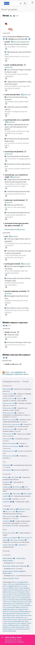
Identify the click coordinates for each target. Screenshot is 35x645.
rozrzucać (19, 439)
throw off (8, 429)
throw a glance (19, 623)
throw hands (7, 526)
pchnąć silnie (15, 95)
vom (13, 512)
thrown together (19, 571)
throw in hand (8, 611)
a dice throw (22, 545)
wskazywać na (19, 415)
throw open (9, 516)
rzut (6, 236)
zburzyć (5, 523)
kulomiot (16, 479)
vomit (4, 509)
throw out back (13, 604)
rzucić (7, 65)
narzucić (6, 401)
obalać (23, 521)
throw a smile (25, 619)
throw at (10, 446)
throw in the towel (17, 613)
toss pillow (6, 494)
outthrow (18, 607)
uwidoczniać (8, 415)
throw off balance (17, 592)
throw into (6, 566)
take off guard (17, 540)
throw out (8, 403)
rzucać (7, 42)
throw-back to (10, 619)
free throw (6, 482)
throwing (5, 499)
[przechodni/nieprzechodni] (21, 42)
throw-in (8, 606)
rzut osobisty (18, 482)
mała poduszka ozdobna (22, 496)
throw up (8, 413)
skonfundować (19, 200)
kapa (13, 291)
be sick (27, 509)
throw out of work (15, 615)
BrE (14, 487)
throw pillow (17, 494)
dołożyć (21, 394)
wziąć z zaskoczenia (21, 542)
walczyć (26, 526)
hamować (28, 465)
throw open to (16, 593)
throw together (22, 588)
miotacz (25, 477)
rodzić (21, 413)
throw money (7, 561)
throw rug (18, 487)
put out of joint (19, 598)
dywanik (5, 489)
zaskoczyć (9, 200)
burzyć (28, 521)
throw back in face (18, 596)
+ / (21, 576)
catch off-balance (11, 590)
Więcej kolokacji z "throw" (11, 578)
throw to (16, 354)
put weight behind (12, 586)
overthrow (6, 502)
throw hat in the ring (13, 627)
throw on (8, 398)
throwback (22, 594)
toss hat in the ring (18, 629)
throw (15, 322)
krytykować (25, 470)
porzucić (6, 458)
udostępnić (24, 516)
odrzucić (24, 456)
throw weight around (20, 609)
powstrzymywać (19, 465)
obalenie (19, 502)
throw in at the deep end (14, 621)
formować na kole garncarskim (16, 223)
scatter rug (6, 487)
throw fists (15, 526)
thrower (5, 477)
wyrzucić (22, 403)
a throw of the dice (9, 545)
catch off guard (10, 538)
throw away (6, 389)
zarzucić (8, 175)
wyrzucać (17, 389)
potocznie (17, 470)
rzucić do (11, 364)
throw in (8, 394)
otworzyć (7, 518)
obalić (18, 521)
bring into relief (19, 606)
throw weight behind (19, 584)
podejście (6, 547)
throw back (6, 465)
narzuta (8, 291)
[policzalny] (14, 236)
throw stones (7, 470)
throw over (11, 424)
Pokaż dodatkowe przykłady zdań (14, 229)
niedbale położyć (16, 65)
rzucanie (15, 499)
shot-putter (15, 477)
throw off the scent (12, 602)
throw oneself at (19, 617)
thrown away (7, 571)
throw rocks (21, 558)
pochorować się (17, 514)
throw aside (9, 456)
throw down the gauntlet (23, 600)
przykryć (14, 426)
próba (12, 547)
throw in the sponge (21, 611)
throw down (9, 443)
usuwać (7, 410)
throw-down (7, 598)
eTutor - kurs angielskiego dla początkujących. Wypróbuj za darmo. (16, 373)
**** (17, 16)
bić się (21, 526)
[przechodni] (8, 67)
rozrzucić (25, 439)
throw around (7, 439)
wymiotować (7, 514)
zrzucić (7, 152)
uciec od (21, 434)
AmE (25, 487)
